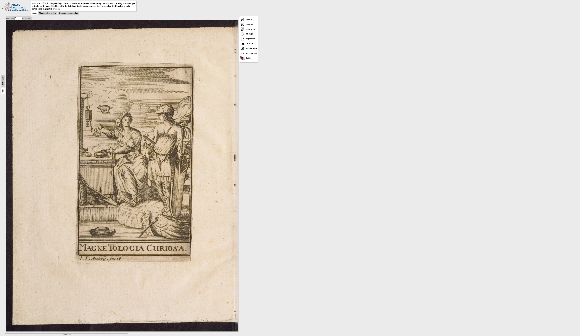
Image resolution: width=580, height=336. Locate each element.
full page (249, 34)
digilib (248, 58)
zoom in (248, 19)
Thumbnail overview (47, 13)
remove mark (251, 48)
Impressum (67, 334)
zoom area (250, 29)
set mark (249, 43)
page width (250, 39)
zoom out (249, 24)
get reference (251, 53)
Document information (68, 13)
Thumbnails (3, 81)
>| (30, 18)
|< (12, 18)
